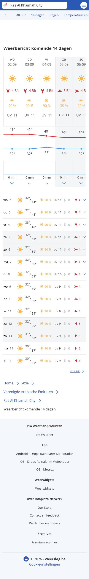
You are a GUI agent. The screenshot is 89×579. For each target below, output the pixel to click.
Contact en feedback (44, 515)
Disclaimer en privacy (44, 523)
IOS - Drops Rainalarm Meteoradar (44, 461)
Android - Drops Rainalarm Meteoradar (44, 454)
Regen (54, 15)
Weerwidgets (44, 488)
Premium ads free (44, 542)
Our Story (44, 507)
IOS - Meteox (44, 469)
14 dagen (37, 15)
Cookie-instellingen (44, 564)
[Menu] (83, 5)
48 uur (21, 15)
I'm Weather (44, 435)
